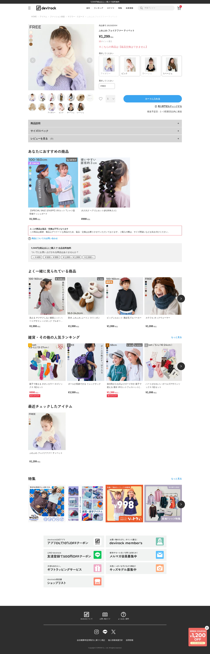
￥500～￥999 (51, 257)
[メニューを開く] (30, 8)
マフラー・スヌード (76, 17)
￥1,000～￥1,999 (71, 257)
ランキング (98, 8)
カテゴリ (110, 8)
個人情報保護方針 (115, 640)
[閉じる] (207, 628)
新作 (88, 8)
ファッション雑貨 (57, 17)
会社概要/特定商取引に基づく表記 (91, 640)
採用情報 (129, 640)
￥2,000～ (89, 257)
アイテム (43, 17)
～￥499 (37, 257)
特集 (120, 8)
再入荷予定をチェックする (170, 106)
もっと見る (176, 337)
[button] (33, 60)
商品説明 (35, 123)
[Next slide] (181, 298)
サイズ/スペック (39, 131)
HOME (34, 17)
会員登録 (129, 8)
